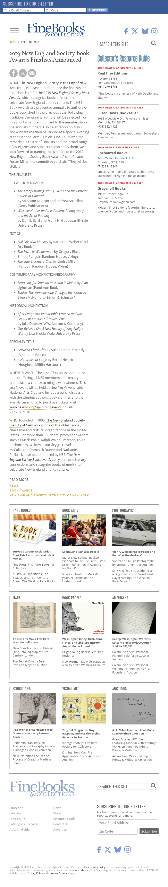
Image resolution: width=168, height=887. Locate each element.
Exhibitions (22, 688)
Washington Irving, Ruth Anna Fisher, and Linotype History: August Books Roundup (82, 642)
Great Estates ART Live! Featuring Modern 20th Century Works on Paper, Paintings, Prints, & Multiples (134, 744)
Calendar (15, 813)
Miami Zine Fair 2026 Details (80, 552)
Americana (120, 597)
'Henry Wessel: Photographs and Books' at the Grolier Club (133, 553)
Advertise (60, 829)
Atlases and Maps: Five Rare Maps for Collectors (31, 640)
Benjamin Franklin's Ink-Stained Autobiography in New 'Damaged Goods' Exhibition (34, 746)
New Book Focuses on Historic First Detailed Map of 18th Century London (33, 651)
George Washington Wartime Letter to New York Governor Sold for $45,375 (131, 642)
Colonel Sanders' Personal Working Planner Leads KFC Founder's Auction (131, 668)
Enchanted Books (112, 152)
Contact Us (60, 824)
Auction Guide (19, 829)
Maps (17, 597)
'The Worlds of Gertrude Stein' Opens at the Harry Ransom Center (33, 733)
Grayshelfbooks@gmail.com (116, 202)
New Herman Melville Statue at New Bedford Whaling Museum (83, 663)
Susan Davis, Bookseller (118, 113)
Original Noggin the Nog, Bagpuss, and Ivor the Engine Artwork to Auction (81, 733)
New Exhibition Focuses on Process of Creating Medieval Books (32, 759)
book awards (20, 490)
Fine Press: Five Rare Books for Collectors (33, 566)
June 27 (59, 137)
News (12, 42)
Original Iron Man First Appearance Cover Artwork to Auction (82, 756)
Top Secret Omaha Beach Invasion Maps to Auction (30, 663)
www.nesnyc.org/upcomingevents (35, 407)
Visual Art (70, 688)
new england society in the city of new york (49, 495)
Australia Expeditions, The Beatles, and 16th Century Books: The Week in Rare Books (34, 577)
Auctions (119, 688)
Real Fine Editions (113, 73)
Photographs (123, 510)
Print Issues (17, 819)
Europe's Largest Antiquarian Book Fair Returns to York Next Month (33, 555)
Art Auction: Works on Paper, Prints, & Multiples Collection (132, 758)
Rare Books (22, 510)
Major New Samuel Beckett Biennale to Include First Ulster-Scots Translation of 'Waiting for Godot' (84, 563)
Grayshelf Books (112, 188)
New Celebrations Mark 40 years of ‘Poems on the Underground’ (80, 577)
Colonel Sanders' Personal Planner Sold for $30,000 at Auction (130, 655)
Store (57, 813)
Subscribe (16, 808)
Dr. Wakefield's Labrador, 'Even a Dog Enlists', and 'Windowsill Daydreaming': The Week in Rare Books (133, 576)
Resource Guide (64, 819)
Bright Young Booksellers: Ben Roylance (82, 654)
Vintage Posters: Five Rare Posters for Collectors (80, 745)
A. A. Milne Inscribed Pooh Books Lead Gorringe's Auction (133, 732)
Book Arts (70, 510)
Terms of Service (58, 873)
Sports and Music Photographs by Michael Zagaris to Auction (133, 563)
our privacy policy (95, 867)
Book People (71, 597)
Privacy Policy (35, 873)
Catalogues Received (23, 824)
